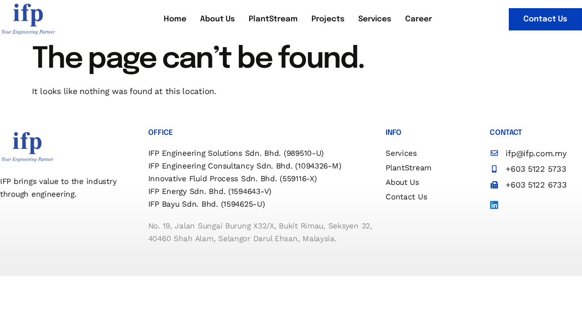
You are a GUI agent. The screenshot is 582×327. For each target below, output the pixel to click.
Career (418, 19)
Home (175, 19)
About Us (217, 19)
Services (374, 19)
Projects (328, 19)
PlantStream (273, 19)
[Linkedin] (494, 205)
